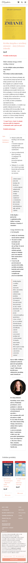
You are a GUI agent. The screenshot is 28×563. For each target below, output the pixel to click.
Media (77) (4, 531)
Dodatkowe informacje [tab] (5, 141)
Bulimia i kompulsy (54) (8, 512)
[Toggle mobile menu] (25, 2)
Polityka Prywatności (16, 548)
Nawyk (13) (4, 521)
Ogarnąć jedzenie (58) (7, 515)
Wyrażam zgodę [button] (14, 559)
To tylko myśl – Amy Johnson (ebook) (20, 482)
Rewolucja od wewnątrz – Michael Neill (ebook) (8, 482)
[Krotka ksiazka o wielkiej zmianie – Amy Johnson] (14, 23)
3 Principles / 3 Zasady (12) (7, 528)
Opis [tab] (3, 136)
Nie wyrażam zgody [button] (20, 556)
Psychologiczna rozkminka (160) (6, 524)
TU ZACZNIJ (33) (5, 510)
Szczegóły (8, 495)
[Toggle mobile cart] (18, 2)
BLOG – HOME (5, 507)
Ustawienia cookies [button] (8, 556)
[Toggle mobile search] (22, 2)
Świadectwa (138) (6, 518)
